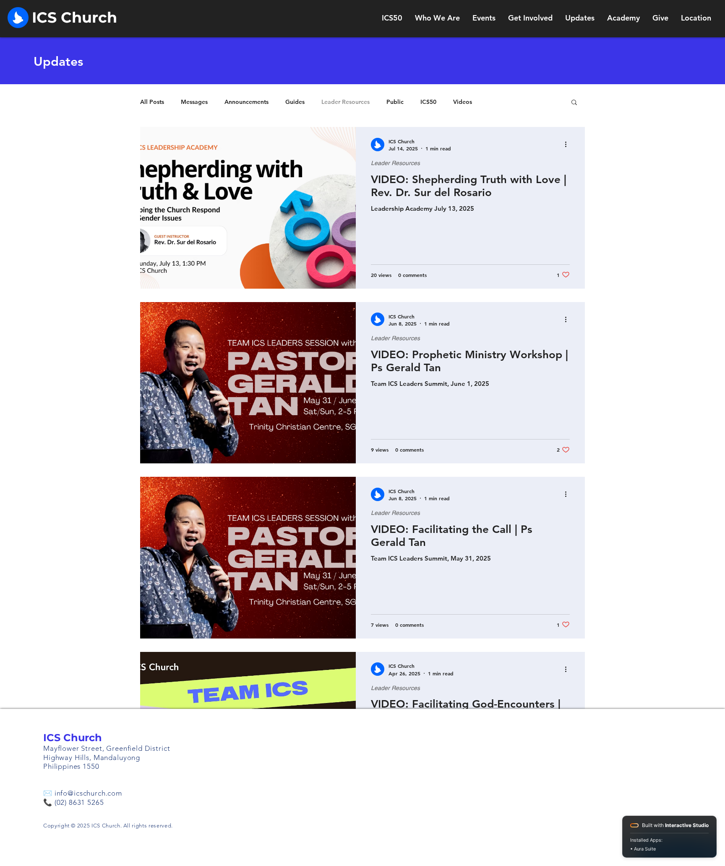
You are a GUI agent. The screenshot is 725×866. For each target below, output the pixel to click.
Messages (194, 102)
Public (395, 102)
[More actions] (568, 145)
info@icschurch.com (88, 793)
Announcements (246, 102)
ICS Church (72, 738)
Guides (295, 102)
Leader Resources (345, 102)
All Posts (152, 102)
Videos (462, 102)
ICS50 (428, 102)
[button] (574, 102)
